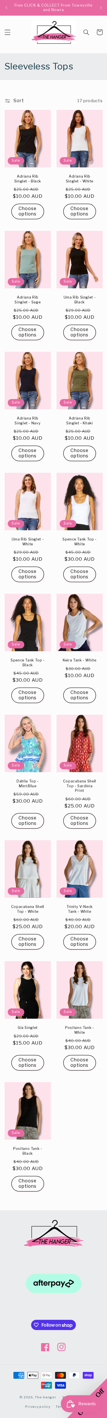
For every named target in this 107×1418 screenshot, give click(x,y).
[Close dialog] (101, 681)
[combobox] (61, 729)
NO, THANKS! (79, 751)
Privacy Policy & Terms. (79, 740)
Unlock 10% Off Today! (79, 745)
